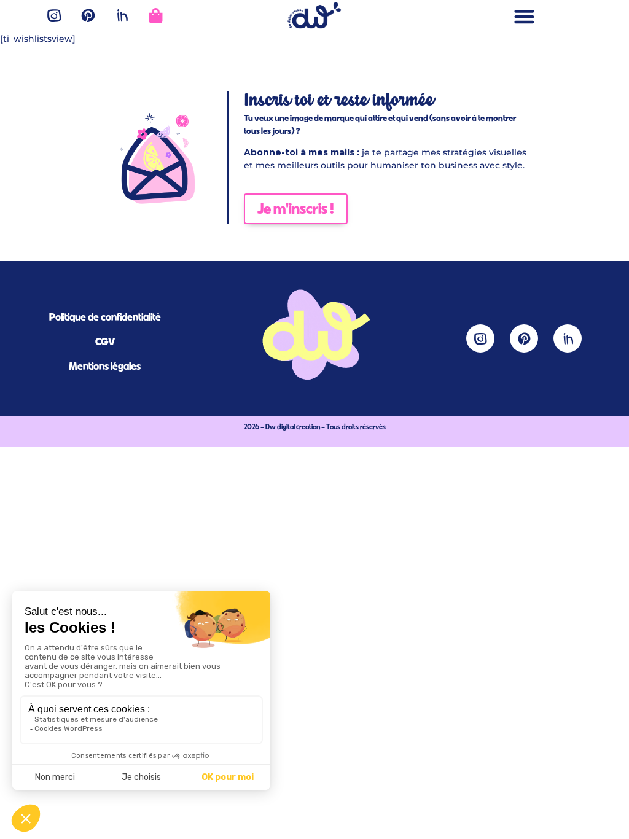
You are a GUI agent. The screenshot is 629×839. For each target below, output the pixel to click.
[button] (524, 16)
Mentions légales (105, 366)
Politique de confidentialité (105, 317)
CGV (105, 341)
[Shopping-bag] (155, 15)
